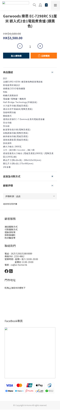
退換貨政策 (10, 232)
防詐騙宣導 (10, 237)
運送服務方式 (11, 226)
